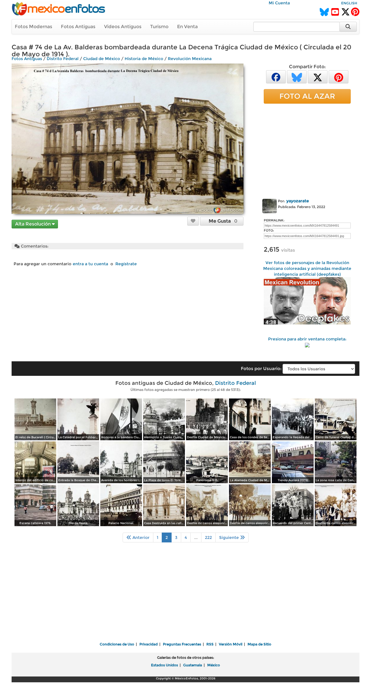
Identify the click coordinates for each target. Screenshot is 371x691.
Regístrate (126, 263)
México (213, 665)
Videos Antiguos (122, 26)
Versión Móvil (230, 644)
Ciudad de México (101, 58)
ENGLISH (349, 3)
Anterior (140, 537)
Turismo (159, 26)
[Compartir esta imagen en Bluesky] (297, 76)
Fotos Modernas (33, 26)
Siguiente (229, 537)
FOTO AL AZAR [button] (307, 96)
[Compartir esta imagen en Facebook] (276, 76)
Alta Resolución (33, 224)
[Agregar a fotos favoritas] (193, 220)
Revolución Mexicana (190, 58)
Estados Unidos (164, 665)
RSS (210, 644)
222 (208, 537)
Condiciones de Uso (117, 644)
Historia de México (144, 58)
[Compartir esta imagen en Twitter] (318, 76)
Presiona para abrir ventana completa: (307, 339)
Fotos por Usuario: (261, 368)
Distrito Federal (63, 58)
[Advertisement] (307, 150)
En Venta (187, 26)
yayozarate (297, 200)
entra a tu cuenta (90, 263)
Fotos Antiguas (78, 26)
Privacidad (148, 644)
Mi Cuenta (279, 3)
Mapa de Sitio (259, 644)
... (196, 537)
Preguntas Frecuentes (182, 644)
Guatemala (192, 665)
